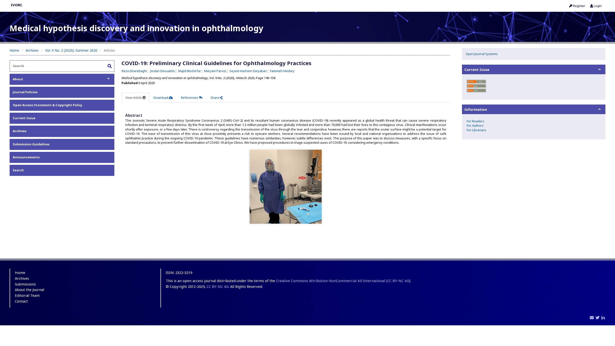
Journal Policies (25, 92)
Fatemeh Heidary (282, 71)
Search (18, 170)
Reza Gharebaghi (135, 71)
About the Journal (29, 289)
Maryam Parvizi (215, 71)
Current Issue (24, 118)
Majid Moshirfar (190, 71)
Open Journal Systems (482, 54)
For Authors (475, 125)
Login (597, 6)
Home (14, 50)
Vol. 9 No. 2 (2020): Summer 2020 (71, 50)
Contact (21, 301)
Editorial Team (27, 295)
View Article (134, 97)
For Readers (475, 121)
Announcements (26, 157)
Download (161, 97)
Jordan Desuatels (163, 71)
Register (578, 6)
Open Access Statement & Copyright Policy (47, 105)
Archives (32, 50)
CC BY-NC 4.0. (218, 286)
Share (215, 97)
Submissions (25, 284)
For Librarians (476, 130)
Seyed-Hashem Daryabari (248, 71)
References (190, 97)
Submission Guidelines (31, 144)
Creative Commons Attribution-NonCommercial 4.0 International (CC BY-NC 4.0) (343, 280)
